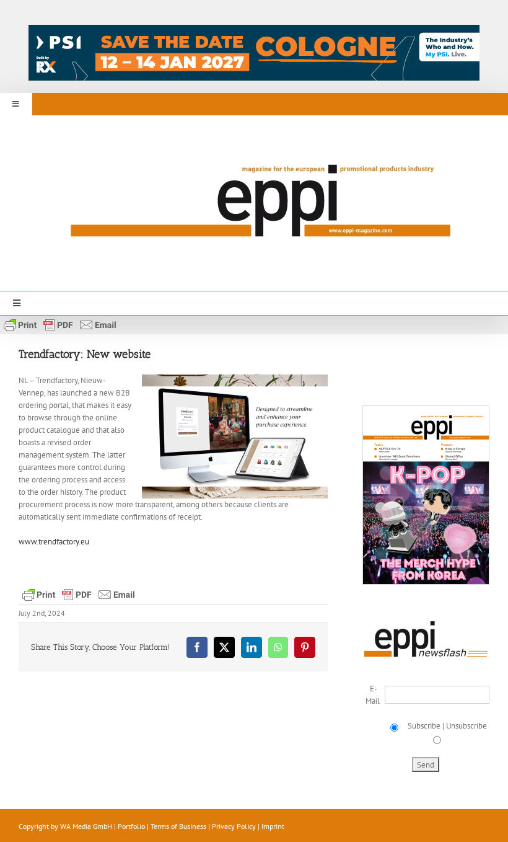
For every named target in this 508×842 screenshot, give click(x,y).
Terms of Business (178, 826)
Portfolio (131, 826)
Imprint (272, 826)
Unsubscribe (466, 725)
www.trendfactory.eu (54, 541)
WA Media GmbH (86, 826)
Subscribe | (425, 725)
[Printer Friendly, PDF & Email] (60, 324)
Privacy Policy (234, 826)
